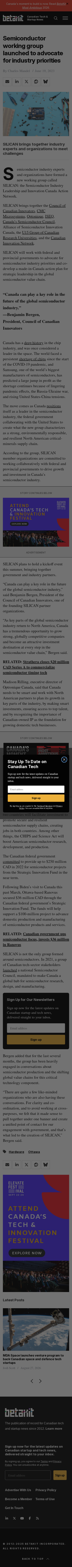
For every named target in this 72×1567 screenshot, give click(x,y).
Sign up (36, 798)
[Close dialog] (64, 759)
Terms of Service (44, 806)
